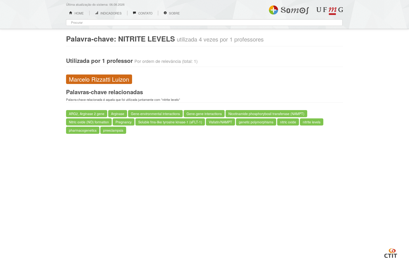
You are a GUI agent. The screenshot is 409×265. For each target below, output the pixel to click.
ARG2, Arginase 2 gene (86, 113)
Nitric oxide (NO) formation (89, 122)
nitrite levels (311, 122)
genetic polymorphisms (256, 122)
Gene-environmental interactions (155, 113)
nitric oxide (288, 122)
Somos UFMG (288, 9)
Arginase (117, 113)
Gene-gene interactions (204, 113)
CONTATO (144, 13)
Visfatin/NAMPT (220, 122)
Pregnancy (124, 122)
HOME (79, 13)
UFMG (329, 11)
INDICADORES (110, 13)
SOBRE (174, 13)
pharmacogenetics (83, 130)
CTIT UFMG (390, 252)
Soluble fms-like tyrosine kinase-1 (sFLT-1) (170, 122)
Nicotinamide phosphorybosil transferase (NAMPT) (266, 113)
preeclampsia (113, 130)
